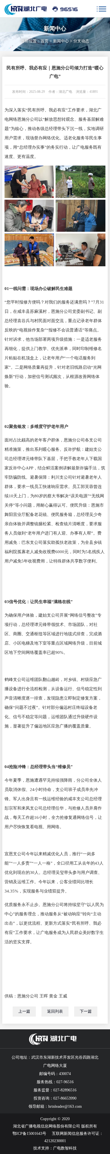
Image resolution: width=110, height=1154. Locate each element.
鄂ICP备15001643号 (29, 1133)
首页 (45, 41)
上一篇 (24, 1011)
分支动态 (81, 41)
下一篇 (86, 1011)
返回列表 (55, 1011)
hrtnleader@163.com (65, 1106)
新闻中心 (61, 41)
